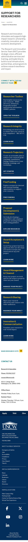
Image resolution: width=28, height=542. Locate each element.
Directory (5, 484)
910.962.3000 (6, 440)
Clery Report (6, 461)
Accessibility (6, 454)
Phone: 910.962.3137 (8, 373)
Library (4, 479)
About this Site (14, 533)
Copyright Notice (14, 535)
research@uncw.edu (7, 377)
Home (3, 22)
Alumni (4, 482)
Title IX (4, 463)
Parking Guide (6, 496)
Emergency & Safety (8, 450)
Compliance (5, 456)
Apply (4, 413)
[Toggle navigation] (25, 3)
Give (24, 413)
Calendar (4, 475)
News (4, 473)
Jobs (3, 452)
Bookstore (5, 477)
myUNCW (9, 22)
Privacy (4, 459)
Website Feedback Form (13, 537)
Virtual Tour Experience (9, 500)
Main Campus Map (7, 493)
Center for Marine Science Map (11, 498)
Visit (14, 413)
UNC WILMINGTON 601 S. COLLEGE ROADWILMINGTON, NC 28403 (10, 435)
